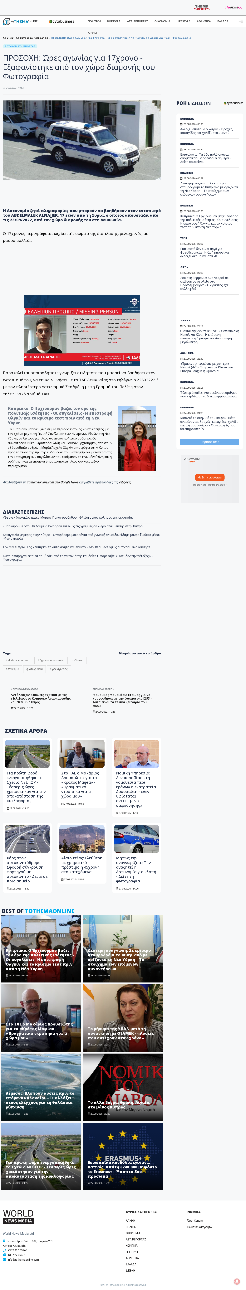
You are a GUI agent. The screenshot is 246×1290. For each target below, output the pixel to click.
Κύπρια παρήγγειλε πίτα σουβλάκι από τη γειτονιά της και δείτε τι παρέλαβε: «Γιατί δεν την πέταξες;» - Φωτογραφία (78, 558)
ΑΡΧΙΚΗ (130, 1220)
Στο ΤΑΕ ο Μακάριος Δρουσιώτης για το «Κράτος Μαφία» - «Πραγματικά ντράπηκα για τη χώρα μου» (80, 784)
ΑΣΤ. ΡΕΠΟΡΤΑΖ (137, 21)
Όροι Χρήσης (195, 1220)
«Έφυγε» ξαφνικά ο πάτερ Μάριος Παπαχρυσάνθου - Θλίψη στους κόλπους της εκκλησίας (68, 517)
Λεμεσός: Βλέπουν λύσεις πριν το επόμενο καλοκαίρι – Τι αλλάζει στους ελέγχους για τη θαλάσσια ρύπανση (40, 1100)
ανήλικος (77, 660)
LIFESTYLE (183, 21)
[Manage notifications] (237, 1281)
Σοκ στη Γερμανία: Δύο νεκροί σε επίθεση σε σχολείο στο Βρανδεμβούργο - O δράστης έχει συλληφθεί (205, 283)
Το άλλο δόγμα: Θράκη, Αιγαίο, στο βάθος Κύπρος (119, 1105)
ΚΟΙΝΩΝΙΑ (114, 21)
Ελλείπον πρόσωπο (18, 660)
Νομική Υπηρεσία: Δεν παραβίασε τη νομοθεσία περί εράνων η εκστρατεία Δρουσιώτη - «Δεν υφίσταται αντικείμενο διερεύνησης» (136, 789)
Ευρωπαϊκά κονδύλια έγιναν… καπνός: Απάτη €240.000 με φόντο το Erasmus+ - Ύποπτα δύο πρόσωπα (122, 1169)
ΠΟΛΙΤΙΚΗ (94, 21)
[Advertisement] (82, 617)
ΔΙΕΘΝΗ (93, 33)
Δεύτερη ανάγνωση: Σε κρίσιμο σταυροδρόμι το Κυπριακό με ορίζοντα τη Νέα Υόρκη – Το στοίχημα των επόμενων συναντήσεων (119, 959)
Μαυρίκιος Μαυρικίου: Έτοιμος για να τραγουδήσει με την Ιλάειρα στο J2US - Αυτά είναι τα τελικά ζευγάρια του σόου (122, 700)
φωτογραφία (34, 669)
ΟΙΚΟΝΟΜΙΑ (162, 21)
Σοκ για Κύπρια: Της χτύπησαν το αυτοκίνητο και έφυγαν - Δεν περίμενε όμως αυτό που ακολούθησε (76, 547)
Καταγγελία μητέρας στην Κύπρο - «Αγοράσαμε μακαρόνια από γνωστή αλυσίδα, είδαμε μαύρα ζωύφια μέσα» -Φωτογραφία (81, 537)
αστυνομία (12, 669)
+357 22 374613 (17, 1255)
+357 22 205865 (17, 1250)
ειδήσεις (125, 482)
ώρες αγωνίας (59, 669)
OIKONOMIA (133, 1233)
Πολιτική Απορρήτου (200, 1227)
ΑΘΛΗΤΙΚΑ (204, 21)
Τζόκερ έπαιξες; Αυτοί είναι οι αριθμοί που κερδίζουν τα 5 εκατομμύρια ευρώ (208, 394)
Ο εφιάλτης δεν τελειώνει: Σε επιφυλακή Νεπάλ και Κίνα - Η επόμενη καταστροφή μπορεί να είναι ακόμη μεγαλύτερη (209, 336)
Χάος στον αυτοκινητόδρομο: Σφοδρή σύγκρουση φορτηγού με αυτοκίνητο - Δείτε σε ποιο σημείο (27, 869)
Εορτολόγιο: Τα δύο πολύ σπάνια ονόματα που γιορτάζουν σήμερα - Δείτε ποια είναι (205, 158)
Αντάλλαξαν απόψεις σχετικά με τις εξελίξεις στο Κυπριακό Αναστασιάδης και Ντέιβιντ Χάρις (41, 698)
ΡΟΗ (193, 103)
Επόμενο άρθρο (103, 689)
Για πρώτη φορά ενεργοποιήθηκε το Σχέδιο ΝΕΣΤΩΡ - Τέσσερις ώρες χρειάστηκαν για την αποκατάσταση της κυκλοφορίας (26, 786)
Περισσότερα (209, 442)
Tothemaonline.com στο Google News (53, 482)
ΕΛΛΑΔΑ (222, 21)
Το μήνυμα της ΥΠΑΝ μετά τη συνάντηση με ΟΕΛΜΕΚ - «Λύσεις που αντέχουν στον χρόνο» (121, 1033)
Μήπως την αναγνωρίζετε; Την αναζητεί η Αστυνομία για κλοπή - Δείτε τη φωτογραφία (136, 869)
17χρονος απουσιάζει (51, 660)
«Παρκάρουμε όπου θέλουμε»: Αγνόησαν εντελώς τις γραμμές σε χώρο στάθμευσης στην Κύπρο (73, 526)
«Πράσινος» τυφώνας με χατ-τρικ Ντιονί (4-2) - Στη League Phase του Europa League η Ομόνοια (206, 367)
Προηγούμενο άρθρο (25, 689)
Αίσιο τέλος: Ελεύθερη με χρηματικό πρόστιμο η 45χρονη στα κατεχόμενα (81, 864)
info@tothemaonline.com (23, 1259)
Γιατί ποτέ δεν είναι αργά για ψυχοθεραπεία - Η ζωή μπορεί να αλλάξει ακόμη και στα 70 (204, 252)
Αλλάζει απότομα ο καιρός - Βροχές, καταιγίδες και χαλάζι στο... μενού (206, 131)
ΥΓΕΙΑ (183, 238)
